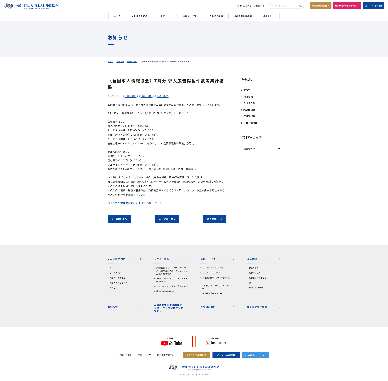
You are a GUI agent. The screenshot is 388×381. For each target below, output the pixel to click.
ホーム (117, 16)
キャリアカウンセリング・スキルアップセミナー (171, 280)
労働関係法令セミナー (212, 293)
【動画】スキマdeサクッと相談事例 (217, 287)
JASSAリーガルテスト (212, 272)
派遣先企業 (249, 103)
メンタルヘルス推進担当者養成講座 (171, 286)
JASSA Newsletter (257, 287)
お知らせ (120, 61)
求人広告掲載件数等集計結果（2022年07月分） (135, 203)
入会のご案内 (216, 16)
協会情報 (267, 16)
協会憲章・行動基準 (257, 277)
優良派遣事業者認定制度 (345, 5)
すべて (246, 90)
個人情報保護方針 (166, 355)
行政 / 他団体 (250, 122)
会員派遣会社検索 (243, 16)
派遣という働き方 (117, 277)
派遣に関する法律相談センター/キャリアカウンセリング (168, 308)
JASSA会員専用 (375, 5)
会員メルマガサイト (257, 355)
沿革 (251, 282)
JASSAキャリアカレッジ (213, 267)
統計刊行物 (132, 61)
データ (112, 267)
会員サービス (189, 16)
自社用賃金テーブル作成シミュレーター (218, 279)
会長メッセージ (256, 267)
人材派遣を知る (139, 16)
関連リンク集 (144, 355)
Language (258, 5)
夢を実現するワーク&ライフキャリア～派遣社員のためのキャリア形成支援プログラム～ (171, 270)
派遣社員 (248, 96)
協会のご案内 (255, 272)
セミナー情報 (161, 259)
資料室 (112, 287)
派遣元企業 (249, 109)
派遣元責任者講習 (319, 5)
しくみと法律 (116, 272)
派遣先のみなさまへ (118, 282)
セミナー (165, 16)
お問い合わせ (245, 5)
